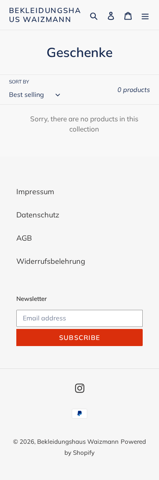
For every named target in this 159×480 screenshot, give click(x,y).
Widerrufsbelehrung (50, 261)
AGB (24, 238)
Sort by (19, 82)
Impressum (35, 191)
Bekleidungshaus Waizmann (45, 15)
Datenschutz (37, 214)
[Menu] (145, 14)
